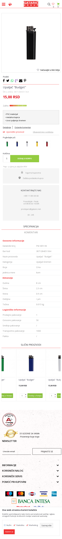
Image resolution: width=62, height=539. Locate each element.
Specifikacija (31, 226)
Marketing (33, 525)
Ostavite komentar (23, 127)
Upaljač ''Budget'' (27, 380)
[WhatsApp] (12, 80)
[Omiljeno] (53, 4)
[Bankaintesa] (31, 501)
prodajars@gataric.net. (31, 209)
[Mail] (20, 80)
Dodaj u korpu (25, 158)
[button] (49, 4)
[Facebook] (4, 80)
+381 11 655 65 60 (31, 196)
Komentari (31, 232)
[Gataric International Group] (31, 3)
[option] (31, 42)
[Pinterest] (25, 80)
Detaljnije (7, 127)
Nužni (8, 525)
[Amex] (54, 493)
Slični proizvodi (31, 344)
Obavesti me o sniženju (43, 132)
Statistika (20, 525)
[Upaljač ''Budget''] (31, 363)
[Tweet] (7, 80)
